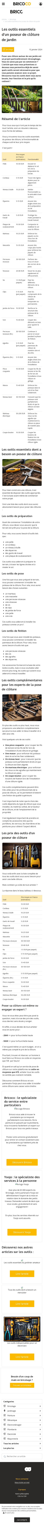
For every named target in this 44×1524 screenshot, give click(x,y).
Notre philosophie (22, 1494)
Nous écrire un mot (22, 1482)
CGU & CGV (22, 1496)
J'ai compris (22, 1520)
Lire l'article (22, 1273)
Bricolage (13, 19)
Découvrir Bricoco (22, 1162)
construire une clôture (21, 490)
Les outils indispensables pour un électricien (22, 1344)
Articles (4, 19)
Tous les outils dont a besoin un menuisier (22, 1291)
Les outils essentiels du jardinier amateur (22, 1262)
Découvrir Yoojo (22, 1232)
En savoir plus (9, 1513)
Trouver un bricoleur (22, 1385)
